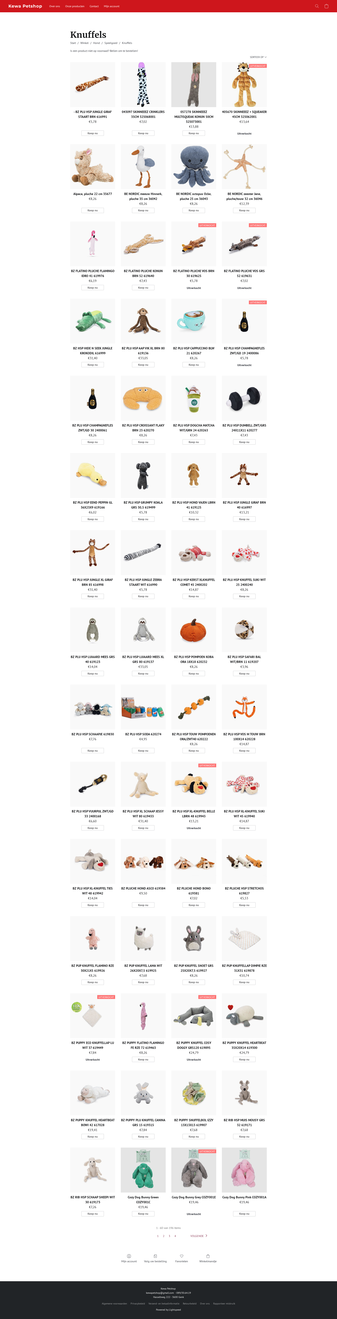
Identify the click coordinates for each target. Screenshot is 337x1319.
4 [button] (175, 1236)
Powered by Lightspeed (168, 1309)
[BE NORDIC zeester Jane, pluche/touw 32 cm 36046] (244, 166)
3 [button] (169, 1236)
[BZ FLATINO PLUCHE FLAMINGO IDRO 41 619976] (92, 244)
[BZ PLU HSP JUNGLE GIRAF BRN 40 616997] (244, 475)
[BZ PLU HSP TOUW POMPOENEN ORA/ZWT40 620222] (193, 707)
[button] (25, 6)
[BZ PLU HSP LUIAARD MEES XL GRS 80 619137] (143, 629)
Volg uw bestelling (155, 1261)
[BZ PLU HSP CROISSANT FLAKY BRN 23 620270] (143, 398)
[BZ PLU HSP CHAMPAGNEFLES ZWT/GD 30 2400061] (92, 398)
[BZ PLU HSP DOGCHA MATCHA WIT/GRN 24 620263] (193, 398)
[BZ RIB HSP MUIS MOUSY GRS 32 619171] (244, 1092)
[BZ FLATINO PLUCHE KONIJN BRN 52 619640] (143, 244)
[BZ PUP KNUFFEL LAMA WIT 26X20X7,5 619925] (143, 938)
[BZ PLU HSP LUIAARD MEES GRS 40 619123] (92, 629)
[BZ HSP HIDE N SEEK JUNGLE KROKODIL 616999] (92, 321)
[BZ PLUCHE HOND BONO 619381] (193, 861)
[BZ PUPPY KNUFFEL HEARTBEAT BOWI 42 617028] (92, 1092)
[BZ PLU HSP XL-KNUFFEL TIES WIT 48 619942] (92, 861)
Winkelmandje (208, 1261)
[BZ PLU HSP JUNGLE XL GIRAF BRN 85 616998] (92, 552)
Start (73, 43)
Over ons (54, 6)
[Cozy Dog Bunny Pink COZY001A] (244, 1170)
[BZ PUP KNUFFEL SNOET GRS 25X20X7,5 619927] (193, 938)
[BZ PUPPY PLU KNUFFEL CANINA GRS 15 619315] (143, 1092)
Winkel (84, 43)
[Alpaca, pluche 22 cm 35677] (92, 166)
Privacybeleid (138, 1303)
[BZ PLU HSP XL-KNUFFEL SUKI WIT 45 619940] (244, 784)
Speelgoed (110, 43)
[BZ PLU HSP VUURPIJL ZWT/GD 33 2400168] (92, 784)
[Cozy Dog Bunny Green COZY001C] (143, 1170)
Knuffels (127, 43)
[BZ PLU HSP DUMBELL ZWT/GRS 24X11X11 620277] (244, 398)
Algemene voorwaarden (114, 1303)
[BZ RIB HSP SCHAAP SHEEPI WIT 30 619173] (92, 1170)
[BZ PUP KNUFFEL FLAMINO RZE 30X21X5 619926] (92, 938)
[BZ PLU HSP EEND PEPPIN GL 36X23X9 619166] (92, 475)
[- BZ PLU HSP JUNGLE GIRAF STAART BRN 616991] (92, 84)
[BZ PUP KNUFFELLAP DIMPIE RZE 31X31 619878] (244, 938)
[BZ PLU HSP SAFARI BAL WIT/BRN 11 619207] (244, 629)
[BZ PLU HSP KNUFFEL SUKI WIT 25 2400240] (244, 552)
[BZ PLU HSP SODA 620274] (143, 707)
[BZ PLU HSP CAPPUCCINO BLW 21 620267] (193, 321)
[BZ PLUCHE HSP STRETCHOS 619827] (244, 861)
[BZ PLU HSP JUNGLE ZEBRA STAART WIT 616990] (143, 552)
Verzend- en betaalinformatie (163, 1303)
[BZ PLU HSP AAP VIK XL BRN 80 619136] (143, 321)
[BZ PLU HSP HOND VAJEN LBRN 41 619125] (193, 475)
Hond (96, 43)
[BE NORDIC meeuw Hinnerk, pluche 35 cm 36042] (143, 166)
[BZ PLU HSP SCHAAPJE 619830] (92, 707)
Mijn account (111, 6)
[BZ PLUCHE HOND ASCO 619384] (143, 861)
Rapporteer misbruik (224, 1303)
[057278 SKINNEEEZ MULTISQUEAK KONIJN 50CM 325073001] (193, 84)
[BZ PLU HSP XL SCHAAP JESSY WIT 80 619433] (143, 784)
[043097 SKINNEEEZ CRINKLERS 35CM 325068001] (143, 84)
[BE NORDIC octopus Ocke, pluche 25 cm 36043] (193, 166)
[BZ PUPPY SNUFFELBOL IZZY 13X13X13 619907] (193, 1092)
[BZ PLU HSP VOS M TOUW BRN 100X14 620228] (244, 707)
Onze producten (74, 6)
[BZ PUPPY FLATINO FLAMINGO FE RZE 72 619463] (143, 1015)
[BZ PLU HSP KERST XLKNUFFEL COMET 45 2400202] (193, 552)
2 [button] (163, 1236)
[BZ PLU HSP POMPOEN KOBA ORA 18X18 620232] (193, 629)
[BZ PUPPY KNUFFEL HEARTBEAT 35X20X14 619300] (244, 1015)
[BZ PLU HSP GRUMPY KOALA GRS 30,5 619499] (143, 475)
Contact (94, 6)
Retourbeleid (190, 1303)
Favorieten (181, 1261)
